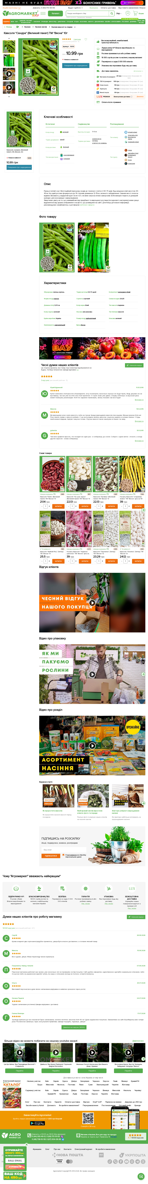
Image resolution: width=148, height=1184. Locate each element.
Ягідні (76, 22)
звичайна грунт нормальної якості (133, 155)
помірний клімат (133, 142)
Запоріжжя (84, 1081)
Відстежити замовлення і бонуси (132, 8)
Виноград (52, 22)
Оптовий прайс (125, 1105)
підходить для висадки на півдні (133, 137)
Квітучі (90, 22)
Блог (27, 1102)
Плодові (70, 22)
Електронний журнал (83, 1149)
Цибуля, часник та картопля (26, 21)
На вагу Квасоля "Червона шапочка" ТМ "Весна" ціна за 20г (78, 553)
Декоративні (99, 22)
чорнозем (131, 163)
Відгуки (86, 1102)
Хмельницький (102, 1085)
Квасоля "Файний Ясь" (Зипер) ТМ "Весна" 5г (51, 553)
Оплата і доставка (108, 8)
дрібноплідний (91, 318)
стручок (56, 299)
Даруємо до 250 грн (133, 1102)
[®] (20, 15)
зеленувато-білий (124, 292)
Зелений (66, 147)
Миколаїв (50, 1085)
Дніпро (74, 1081)
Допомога (51, 1105)
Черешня (88, 17)
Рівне (81, 1085)
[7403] (128, 807)
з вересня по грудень (96, 140)
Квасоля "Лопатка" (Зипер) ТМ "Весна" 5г (131, 553)
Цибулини (61, 22)
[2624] (93, 807)
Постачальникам (108, 1105)
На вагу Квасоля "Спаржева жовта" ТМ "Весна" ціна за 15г (131, 498)
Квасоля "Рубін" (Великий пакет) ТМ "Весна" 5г (50, 498)
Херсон (106, 1081)
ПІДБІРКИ (6, 22)
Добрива (133, 22)
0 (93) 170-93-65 (48, 8)
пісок (130, 160)
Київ (47, 1081)
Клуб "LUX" (97, 1102)
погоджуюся (72, 855)
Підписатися (51, 856)
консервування (69, 155)
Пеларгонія (81, 17)
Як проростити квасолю (52, 811)
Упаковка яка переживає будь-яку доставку (119, 66)
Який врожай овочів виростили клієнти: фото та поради (89, 812)
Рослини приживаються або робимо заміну (119, 53)
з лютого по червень (99, 143)
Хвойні (107, 22)
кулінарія (67, 159)
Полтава (71, 1085)
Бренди (137, 1105)
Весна (83, 325)
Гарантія (58, 1102)
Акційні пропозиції (12, 8)
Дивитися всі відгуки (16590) (74, 1027)
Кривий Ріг (135, 1081)
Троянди (44, 22)
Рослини (125, 21)
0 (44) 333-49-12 (39, 1136)
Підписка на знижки (113, 1102)
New (12, 22)
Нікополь (61, 1085)
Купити (58, 506)
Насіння (37, 22)
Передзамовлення (90, 1105)
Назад (9, 27)
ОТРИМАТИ (15, 1167)
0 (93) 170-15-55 (53, 1136)
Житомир (126, 1085)
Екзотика (83, 22)
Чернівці (137, 1090)
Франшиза (93, 8)
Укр (118, 13)
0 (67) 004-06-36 (53, 1139)
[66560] (58, 807)
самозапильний (59, 325)
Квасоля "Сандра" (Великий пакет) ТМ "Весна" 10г (17, 151)
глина (130, 150)
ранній (62, 139)
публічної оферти (87, 205)
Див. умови (85, 904)
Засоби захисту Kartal (35, 1105)
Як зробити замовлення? (69, 1105)
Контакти (47, 1102)
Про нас (37, 1102)
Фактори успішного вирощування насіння (125, 812)
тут (78, 370)
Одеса (65, 1081)
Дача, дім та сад (141, 21)
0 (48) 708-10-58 (39, 1139)
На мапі (114, 1137)
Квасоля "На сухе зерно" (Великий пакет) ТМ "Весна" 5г (78, 498)
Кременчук (64, 1094)
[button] (131, 96)
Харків (56, 1081)
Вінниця (124, 1081)
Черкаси (95, 1081)
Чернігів (115, 1085)
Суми (90, 1085)
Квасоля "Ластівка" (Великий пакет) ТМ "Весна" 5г (104, 498)
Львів (115, 1081)
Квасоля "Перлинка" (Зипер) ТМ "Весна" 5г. (104, 553)
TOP (16, 22)
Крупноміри (116, 22)
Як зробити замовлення (105, 1149)
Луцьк (39, 1085)
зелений (65, 132)
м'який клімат (132, 132)
